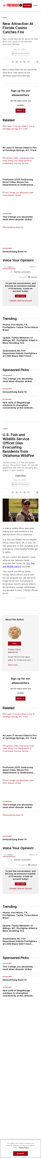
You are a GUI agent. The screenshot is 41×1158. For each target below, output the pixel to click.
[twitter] (20, 62)
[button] (4, 5)
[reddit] (24, 62)
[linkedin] (17, 62)
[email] (28, 62)
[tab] (9, 267)
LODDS (5, 429)
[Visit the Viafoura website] (32, 277)
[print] (37, 62)
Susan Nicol (20, 475)
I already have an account (20, 300)
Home (5, 18)
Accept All (20, 1153)
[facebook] (13, 62)
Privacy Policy (24, 1147)
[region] (20, 272)
